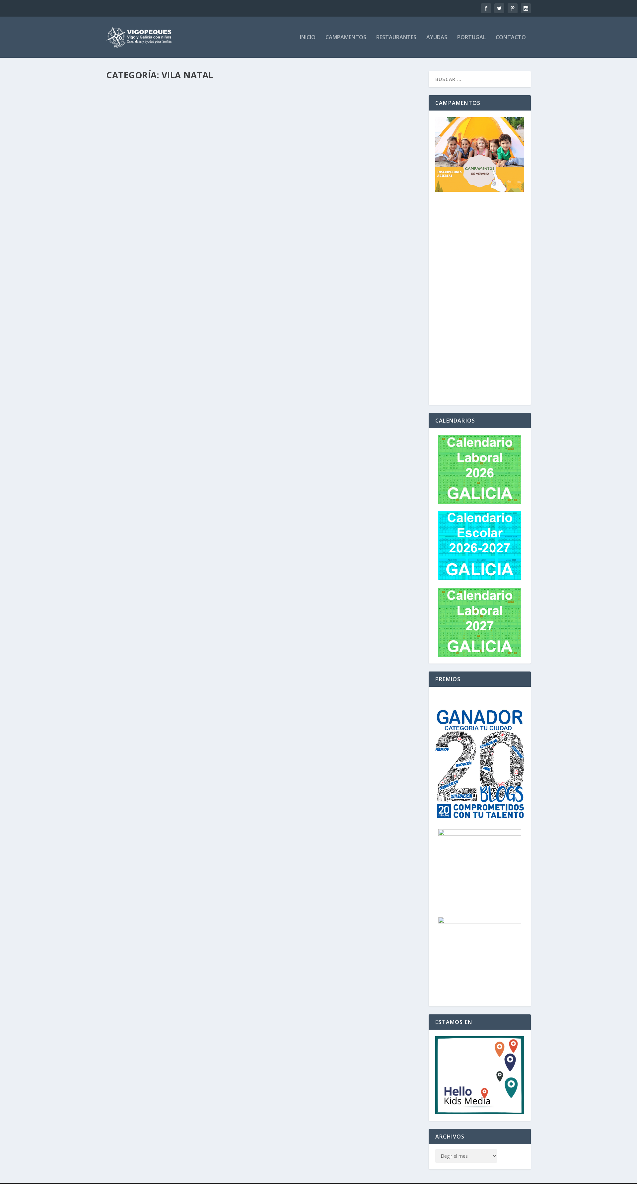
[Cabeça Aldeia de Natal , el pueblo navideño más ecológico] (211, 618)
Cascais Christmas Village (153, 1009)
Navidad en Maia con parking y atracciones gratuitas (198, 329)
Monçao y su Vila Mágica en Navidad (169, 102)
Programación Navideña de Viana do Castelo (183, 783)
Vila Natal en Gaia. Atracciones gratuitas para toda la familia (212, 556)
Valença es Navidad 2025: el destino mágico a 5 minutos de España (214, 253)
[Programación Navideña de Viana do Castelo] (222, 769)
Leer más (128, 139)
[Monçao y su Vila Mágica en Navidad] (224, 89)
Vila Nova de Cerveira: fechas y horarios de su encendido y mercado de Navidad (234, 480)
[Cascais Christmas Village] (223, 996)
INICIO (308, 38)
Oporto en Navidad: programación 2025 (174, 178)
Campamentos (345, 38)
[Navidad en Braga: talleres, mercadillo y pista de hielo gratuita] (224, 845)
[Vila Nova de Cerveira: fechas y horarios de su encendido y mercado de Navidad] (234, 467)
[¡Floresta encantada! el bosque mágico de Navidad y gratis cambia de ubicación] (237, 920)
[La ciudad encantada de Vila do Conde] (219, 1071)
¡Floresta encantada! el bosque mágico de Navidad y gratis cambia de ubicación (238, 934)
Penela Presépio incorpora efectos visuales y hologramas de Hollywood (226, 707)
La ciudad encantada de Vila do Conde (172, 1085)
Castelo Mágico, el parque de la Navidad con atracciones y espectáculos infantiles (245, 405)
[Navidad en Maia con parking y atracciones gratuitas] (213, 315)
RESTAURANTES (396, 38)
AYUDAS (436, 38)
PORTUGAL (471, 38)
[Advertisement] (479, 298)
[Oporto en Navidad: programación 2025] (218, 164)
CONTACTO (511, 38)
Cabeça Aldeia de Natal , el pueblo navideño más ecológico (205, 631)
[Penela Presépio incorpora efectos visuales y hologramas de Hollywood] (226, 693)
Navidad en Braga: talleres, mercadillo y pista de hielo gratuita (213, 858)
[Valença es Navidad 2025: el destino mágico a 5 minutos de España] (215, 240)
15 (144, 1096)
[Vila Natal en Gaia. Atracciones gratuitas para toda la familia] (223, 542)
